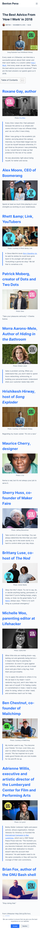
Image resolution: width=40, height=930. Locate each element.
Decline (24, 926)
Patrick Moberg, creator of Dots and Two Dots (19, 279)
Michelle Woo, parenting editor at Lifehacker (18, 618)
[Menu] (37, 4)
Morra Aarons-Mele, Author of (19, 333)
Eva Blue (22, 118)
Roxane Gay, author (19, 91)
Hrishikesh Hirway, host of (18, 396)
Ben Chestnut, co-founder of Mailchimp (18, 708)
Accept (15, 926)
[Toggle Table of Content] (21, 80)
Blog (29, 25)
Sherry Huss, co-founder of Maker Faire (17, 498)
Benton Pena (10, 3)
